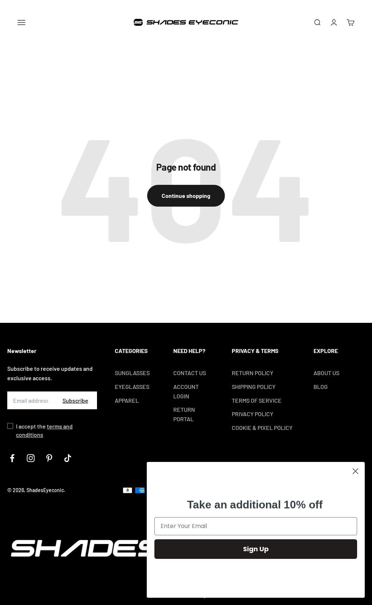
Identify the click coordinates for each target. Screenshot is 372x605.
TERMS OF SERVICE (257, 400)
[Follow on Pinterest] (49, 458)
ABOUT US (326, 372)
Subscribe (75, 400)
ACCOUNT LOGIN (186, 391)
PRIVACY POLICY (252, 413)
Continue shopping (186, 195)
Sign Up (256, 548)
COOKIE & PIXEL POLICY (262, 427)
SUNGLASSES (132, 372)
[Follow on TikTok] (68, 458)
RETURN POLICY (252, 372)
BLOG (321, 386)
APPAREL (127, 400)
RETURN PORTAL (184, 414)
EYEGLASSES (132, 386)
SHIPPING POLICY (253, 386)
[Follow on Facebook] (12, 458)
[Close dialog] (355, 471)
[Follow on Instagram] (31, 458)
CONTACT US (189, 372)
